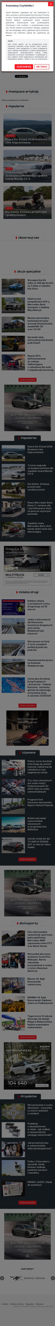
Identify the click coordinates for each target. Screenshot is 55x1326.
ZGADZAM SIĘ (24, 66)
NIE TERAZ (41, 66)
